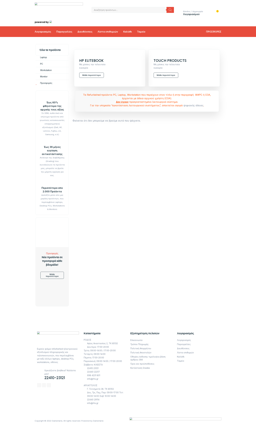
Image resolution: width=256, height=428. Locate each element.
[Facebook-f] (39, 385)
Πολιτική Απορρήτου (140, 348)
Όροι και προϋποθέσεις (142, 364)
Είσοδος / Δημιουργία (193, 11)
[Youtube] (49, 385)
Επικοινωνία (136, 340)
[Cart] (216, 13)
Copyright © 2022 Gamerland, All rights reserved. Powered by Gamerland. (69, 421)
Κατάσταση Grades (140, 368)
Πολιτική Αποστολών (140, 352)
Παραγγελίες (64, 31)
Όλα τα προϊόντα (50, 50)
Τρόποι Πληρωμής (139, 344)
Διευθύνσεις (84, 31)
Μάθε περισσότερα (91, 75)
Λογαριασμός (43, 31)
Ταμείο (141, 31)
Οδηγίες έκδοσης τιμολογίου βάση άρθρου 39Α (147, 358)
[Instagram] (44, 385)
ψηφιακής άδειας (193, 105)
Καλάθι (127, 31)
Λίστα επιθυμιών (108, 31)
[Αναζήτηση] (170, 10)
